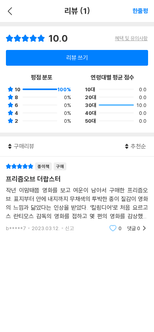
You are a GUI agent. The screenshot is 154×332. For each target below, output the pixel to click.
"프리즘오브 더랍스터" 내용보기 (77, 197)
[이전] (9, 11)
